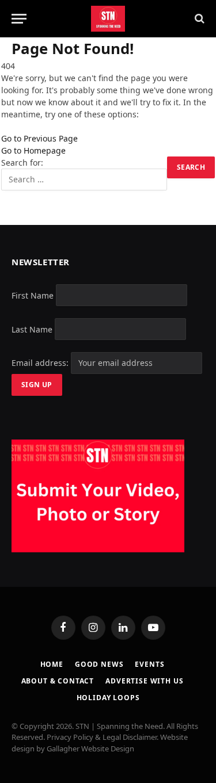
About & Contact (57, 681)
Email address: (41, 362)
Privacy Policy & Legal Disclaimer (102, 737)
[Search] (198, 19)
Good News (99, 664)
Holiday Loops (108, 697)
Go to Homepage (33, 150)
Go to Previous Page (39, 138)
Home (51, 664)
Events (149, 664)
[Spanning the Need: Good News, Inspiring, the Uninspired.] (108, 18)
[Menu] (19, 19)
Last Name (32, 328)
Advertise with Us (144, 681)
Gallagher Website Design (90, 748)
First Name (33, 294)
